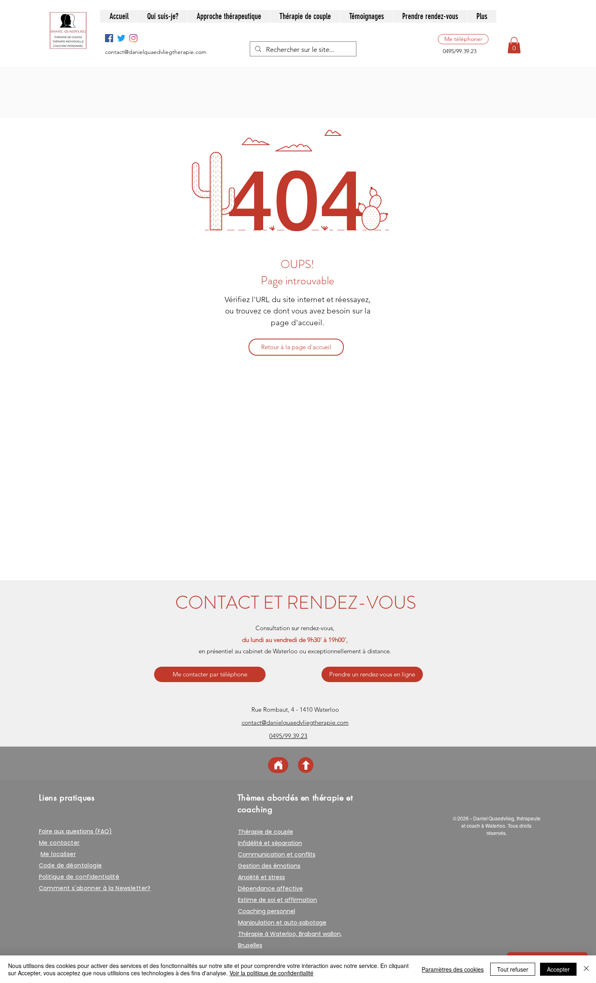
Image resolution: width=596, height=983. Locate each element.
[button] (514, 45)
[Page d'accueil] (278, 765)
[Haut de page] (305, 765)
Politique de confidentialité (79, 877)
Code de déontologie (70, 865)
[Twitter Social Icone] (121, 38)
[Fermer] (586, 969)
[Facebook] (109, 38)
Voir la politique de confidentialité (271, 973)
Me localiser (58, 854)
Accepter (558, 969)
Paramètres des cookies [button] (453, 969)
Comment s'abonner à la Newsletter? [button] (95, 888)
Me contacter (59, 843)
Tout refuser (512, 969)
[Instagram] (133, 38)
